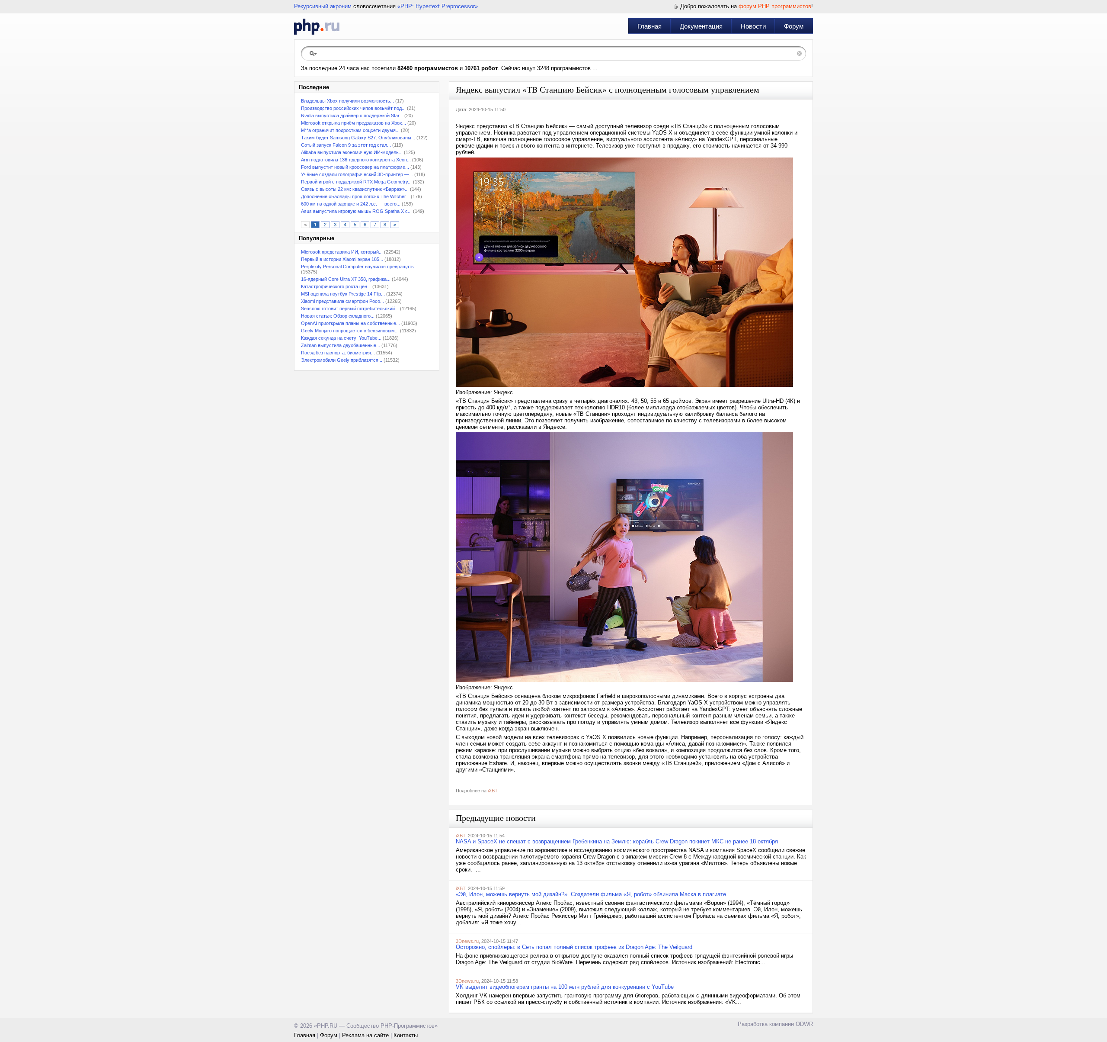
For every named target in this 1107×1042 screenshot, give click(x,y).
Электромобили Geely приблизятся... (341, 360)
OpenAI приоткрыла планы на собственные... (350, 323)
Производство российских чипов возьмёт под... (353, 108)
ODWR (804, 1024)
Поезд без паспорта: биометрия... (338, 352)
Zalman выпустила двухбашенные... (340, 345)
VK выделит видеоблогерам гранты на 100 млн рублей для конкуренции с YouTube (565, 987)
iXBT (493, 790)
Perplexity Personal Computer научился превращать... (359, 266)
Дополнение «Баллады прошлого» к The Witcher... (355, 196)
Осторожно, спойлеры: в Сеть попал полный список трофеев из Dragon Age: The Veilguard (574, 947)
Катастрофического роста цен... (336, 286)
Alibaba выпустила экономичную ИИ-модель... (352, 152)
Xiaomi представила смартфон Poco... (342, 301)
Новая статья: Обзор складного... (337, 315)
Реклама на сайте (365, 1035)
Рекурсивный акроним (323, 6)
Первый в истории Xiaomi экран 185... (342, 259)
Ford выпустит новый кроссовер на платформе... (355, 167)
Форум (793, 26)
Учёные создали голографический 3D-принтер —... (357, 174)
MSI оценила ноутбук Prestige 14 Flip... (343, 293)
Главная (649, 26)
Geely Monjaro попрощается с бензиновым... (350, 330)
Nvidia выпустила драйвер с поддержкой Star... (352, 115)
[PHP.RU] (316, 26)
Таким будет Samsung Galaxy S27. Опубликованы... (358, 137)
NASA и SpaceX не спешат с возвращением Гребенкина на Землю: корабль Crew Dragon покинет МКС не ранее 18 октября (617, 841)
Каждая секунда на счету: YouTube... (341, 338)
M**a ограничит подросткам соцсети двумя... (350, 130)
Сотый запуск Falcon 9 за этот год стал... (346, 145)
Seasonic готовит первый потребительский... (350, 308)
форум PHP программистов (775, 6)
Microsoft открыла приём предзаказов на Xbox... (353, 122)
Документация (701, 26)
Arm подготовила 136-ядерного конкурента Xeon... (356, 159)
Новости (753, 26)
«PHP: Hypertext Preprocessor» (437, 6)
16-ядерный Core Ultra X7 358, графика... (345, 279)
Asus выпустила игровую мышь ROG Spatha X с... (356, 211)
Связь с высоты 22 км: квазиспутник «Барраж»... (355, 189)
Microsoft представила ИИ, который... (342, 251)
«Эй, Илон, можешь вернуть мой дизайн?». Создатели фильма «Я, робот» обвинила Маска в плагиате (591, 894)
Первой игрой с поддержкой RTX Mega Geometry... (356, 181)
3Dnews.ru (467, 941)
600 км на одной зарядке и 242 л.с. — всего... (350, 203)
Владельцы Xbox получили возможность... (347, 100)
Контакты (406, 1035)
